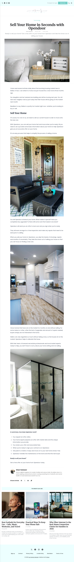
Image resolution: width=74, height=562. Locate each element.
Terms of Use (59, 553)
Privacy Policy (29, 553)
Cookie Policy (40, 553)
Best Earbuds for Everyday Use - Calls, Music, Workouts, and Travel (13, 524)
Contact (20, 553)
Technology (37, 20)
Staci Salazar (21, 470)
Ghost (47, 557)
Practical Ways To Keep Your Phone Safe (35, 523)
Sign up (13, 553)
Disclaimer (50, 553)
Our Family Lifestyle (33, 557)
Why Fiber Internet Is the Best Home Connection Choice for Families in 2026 (60, 525)
